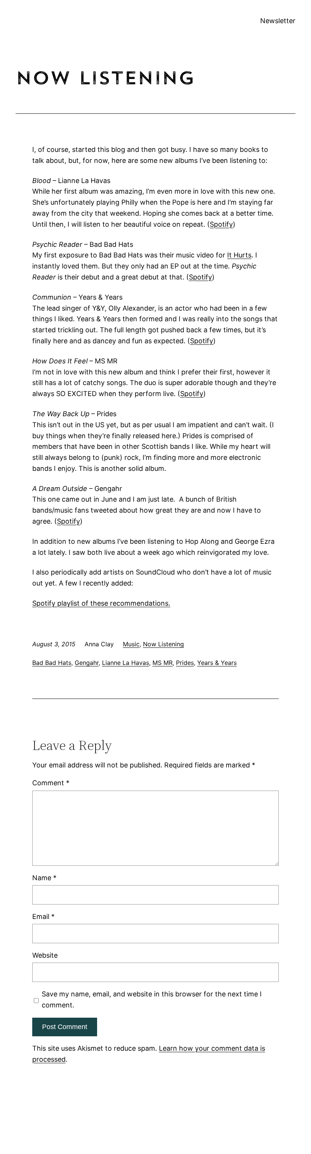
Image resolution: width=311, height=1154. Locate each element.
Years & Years (217, 662)
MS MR (162, 662)
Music (131, 644)
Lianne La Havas (125, 662)
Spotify (221, 224)
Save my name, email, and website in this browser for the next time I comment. (152, 999)
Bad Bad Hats (51, 662)
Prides (185, 662)
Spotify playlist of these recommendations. (101, 603)
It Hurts (239, 255)
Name (44, 878)
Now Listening (163, 644)
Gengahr (87, 662)
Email (43, 916)
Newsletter (277, 21)
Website (45, 955)
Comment (50, 783)
